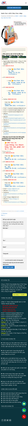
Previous (4, 213)
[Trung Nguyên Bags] (4, 3)
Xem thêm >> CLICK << (19, 294)
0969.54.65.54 (10, 153)
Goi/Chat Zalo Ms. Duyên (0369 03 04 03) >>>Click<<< (16, 82)
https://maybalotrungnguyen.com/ (14, 115)
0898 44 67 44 (10, 170)
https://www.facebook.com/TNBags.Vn (15, 202)
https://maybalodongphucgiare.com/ (15, 118)
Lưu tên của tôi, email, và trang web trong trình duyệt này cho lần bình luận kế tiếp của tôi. (13, 262)
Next (3, 215)
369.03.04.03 (13, 305)
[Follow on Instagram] (5, 420)
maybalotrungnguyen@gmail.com (15, 313)
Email (4, 247)
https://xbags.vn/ (13, 190)
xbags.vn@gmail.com (13, 188)
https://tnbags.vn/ (14, 198)
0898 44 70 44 (10, 161)
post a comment (20, 211)
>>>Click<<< (21, 105)
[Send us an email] (10, 420)
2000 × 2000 (18, 16)
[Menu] (26, 3)
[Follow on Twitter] (7, 420)
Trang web (5, 253)
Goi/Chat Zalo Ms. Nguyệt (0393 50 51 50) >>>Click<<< (17, 92)
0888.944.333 (11, 311)
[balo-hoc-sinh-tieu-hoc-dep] (14, 33)
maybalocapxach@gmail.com (14, 316)
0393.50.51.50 (12, 307)
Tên (4, 240)
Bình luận (5, 228)
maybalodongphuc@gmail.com (14, 314)
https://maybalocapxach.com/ (17, 120)
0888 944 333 (12, 99)
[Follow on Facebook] (2, 420)
